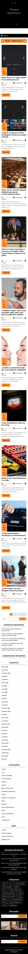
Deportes (4, 782)
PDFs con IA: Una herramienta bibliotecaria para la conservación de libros (14, 192)
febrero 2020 (5, 717)
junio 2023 (4, 676)
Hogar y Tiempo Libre (7, 788)
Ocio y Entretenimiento (8, 807)
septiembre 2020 (6, 711)
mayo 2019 (4, 736)
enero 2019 (5, 746)
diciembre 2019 (6, 724)
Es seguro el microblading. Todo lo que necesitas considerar (12, 644)
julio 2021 (4, 695)
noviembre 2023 (6, 673)
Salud (3, 817)
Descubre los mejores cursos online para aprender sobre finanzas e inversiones (13, 649)
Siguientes (23, 614)
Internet (4, 794)
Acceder (4, 830)
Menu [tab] (6, 35)
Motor (3, 801)
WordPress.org (6, 839)
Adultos (4, 769)
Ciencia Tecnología (7, 775)
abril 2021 (4, 698)
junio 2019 (4, 733)
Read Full (6, 95)
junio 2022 (4, 686)
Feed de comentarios (7, 836)
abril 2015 (4, 759)
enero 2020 (5, 721)
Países (3, 810)
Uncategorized (6, 820)
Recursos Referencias (8, 813)
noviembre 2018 (6, 749)
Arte (3, 772)
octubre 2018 (5, 752)
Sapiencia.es (14, 13)
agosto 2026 (5, 666)
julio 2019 (4, 730)
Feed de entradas (6, 833)
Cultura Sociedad (6, 778)
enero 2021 (5, 705)
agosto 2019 (5, 727)
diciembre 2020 (6, 708)
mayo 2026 (4, 670)
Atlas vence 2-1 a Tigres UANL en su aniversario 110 (11, 629)
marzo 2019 (5, 740)
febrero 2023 (5, 682)
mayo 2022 (4, 689)
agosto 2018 (5, 756)
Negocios (4, 804)
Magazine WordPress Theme (13, 950)
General (4, 785)
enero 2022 (5, 692)
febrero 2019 (5, 743)
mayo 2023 (4, 679)
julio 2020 (4, 714)
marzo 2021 (5, 701)
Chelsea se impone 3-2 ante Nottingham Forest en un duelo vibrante (14, 135)
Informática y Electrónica (8, 791)
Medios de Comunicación (8, 797)
